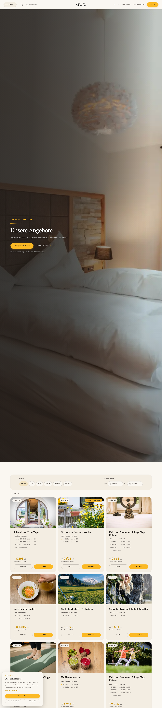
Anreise (114, 483)
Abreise (134, 483)
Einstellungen (31, 701)
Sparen (23, 483)
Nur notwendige (13, 701)
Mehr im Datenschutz (11, 690)
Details (23, 566)
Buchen (43, 566)
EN (118, 4)
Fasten (48, 483)
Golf (32, 483)
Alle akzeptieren (22, 696)
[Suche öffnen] (21, 4)
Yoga (39, 483)
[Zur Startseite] (81, 4)
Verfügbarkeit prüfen (22, 246)
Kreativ (67, 483)
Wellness (57, 483)
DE (114, 4)
